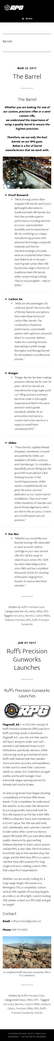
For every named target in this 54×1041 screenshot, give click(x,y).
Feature (9, 620)
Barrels (24, 611)
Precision (20, 620)
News (32, 611)
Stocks (38, 1012)
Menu (29, 18)
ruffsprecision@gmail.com (26, 921)
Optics (11, 1008)
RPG (46, 611)
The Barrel (27, 76)
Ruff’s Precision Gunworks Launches (27, 659)
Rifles (40, 611)
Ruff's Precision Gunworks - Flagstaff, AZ (27, 7)
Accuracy (18, 615)
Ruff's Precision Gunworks (35, 622)
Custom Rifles (42, 615)
